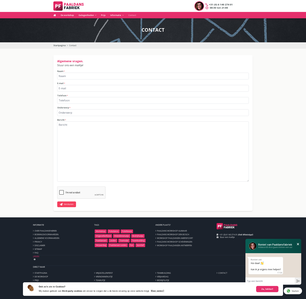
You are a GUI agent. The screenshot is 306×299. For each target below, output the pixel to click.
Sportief (140, 245)
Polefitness (127, 231)
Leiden (113, 240)
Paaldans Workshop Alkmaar (172, 230)
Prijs (103, 15)
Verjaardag (101, 245)
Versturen (68, 204)
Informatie (115, 15)
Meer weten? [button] (157, 291)
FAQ (36, 252)
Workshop (100, 231)
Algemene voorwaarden (47, 238)
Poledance (113, 231)
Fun (131, 245)
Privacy (38, 241)
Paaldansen (101, 240)
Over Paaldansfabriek (46, 230)
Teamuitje (124, 240)
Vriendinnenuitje (121, 236)
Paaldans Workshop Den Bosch (173, 234)
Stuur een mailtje (227, 237)
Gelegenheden (86, 15)
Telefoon (62, 95)
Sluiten (295, 290)
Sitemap (38, 249)
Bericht (61, 119)
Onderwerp (63, 107)
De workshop (67, 15)
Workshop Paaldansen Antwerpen (174, 245)
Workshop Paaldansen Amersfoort (175, 238)
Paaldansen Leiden (118, 245)
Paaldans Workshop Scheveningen (174, 241)
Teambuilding (138, 240)
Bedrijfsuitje (137, 236)
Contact (132, 15)
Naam (61, 71)
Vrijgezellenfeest (103, 236)
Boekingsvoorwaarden (46, 234)
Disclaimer (40, 245)
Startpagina (59, 45)
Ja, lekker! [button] (267, 289)
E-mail (61, 83)
